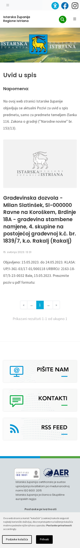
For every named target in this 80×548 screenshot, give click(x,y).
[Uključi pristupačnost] (55, 5)
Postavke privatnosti (41, 509)
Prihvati (44, 539)
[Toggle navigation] (7, 5)
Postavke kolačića (17, 539)
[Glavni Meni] (74, 19)
